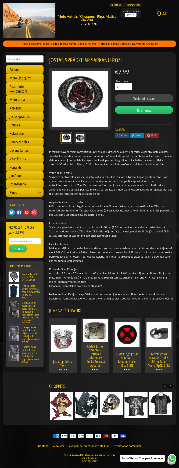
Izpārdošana (18, 184)
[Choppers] (29, 20)
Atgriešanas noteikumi (127, 445)
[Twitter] (12, 212)
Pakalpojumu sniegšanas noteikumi (88, 445)
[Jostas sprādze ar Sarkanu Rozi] (66, 138)
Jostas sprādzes (20, 116)
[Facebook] (19, 212)
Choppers (89, 455)
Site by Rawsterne (89, 458)
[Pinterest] (27, 212)
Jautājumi (16, 175)
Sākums (15, 69)
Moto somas (18, 99)
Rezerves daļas (19, 141)
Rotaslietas (17, 133)
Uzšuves (15, 124)
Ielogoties (116, 5)
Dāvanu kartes (19, 150)
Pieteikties (18, 249)
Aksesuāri (16, 108)
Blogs (27, 193)
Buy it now (144, 110)
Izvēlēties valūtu (131, 11)
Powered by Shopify (89, 461)
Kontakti (15, 167)
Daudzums (121, 81)
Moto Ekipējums (20, 78)
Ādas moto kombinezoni (18, 89)
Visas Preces (18, 158)
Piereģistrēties (133, 5)
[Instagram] (34, 212)
